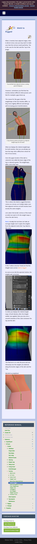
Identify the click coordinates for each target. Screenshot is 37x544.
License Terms (18, 540)
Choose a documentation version (19, 5)
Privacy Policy (27, 540)
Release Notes (9, 540)
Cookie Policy (18, 542)
